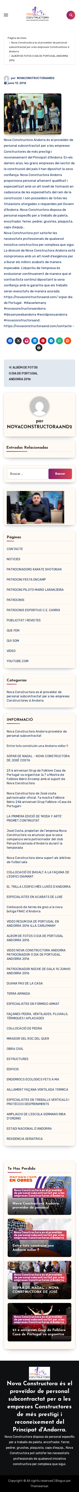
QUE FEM (13, 630)
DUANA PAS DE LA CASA (25, 983)
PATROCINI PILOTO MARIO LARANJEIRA (35, 590)
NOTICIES (14, 559)
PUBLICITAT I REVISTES (24, 620)
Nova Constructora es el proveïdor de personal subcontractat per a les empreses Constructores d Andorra (38, 696)
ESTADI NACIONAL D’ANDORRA (29, 1128)
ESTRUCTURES (17, 1059)
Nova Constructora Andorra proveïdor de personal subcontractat (35, 1208)
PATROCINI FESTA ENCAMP (26, 579)
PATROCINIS (15, 600)
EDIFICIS (13, 1069)
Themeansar (39, 1486)
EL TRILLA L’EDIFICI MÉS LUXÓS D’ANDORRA (39, 887)
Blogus (60, 1481)
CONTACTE (15, 549)
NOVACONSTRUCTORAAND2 (35, 78)
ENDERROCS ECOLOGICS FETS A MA (33, 1079)
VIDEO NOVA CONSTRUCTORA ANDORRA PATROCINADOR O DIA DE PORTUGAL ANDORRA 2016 (36, 955)
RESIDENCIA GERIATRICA (25, 1139)
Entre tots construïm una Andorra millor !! (37, 746)
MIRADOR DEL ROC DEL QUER (28, 1038)
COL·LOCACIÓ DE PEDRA (24, 1028)
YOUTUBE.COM (17, 661)
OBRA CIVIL (15, 1049)
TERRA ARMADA (18, 993)
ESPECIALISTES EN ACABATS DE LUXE (35, 897)
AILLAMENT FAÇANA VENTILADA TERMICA (37, 1089)
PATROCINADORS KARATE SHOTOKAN (34, 569)
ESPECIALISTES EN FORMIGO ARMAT (33, 1004)
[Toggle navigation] (6, 15)
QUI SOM (13, 641)
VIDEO (11, 651)
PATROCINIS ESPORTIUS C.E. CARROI (33, 610)
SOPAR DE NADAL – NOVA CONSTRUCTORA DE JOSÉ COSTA (35, 1292)
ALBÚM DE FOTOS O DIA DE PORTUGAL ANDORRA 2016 (23, 373)
